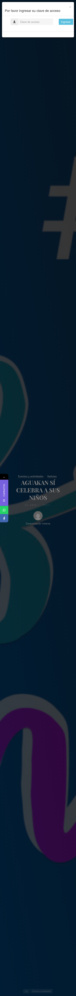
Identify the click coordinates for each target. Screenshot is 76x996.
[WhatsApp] (4, 510)
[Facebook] (4, 518)
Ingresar (66, 22)
